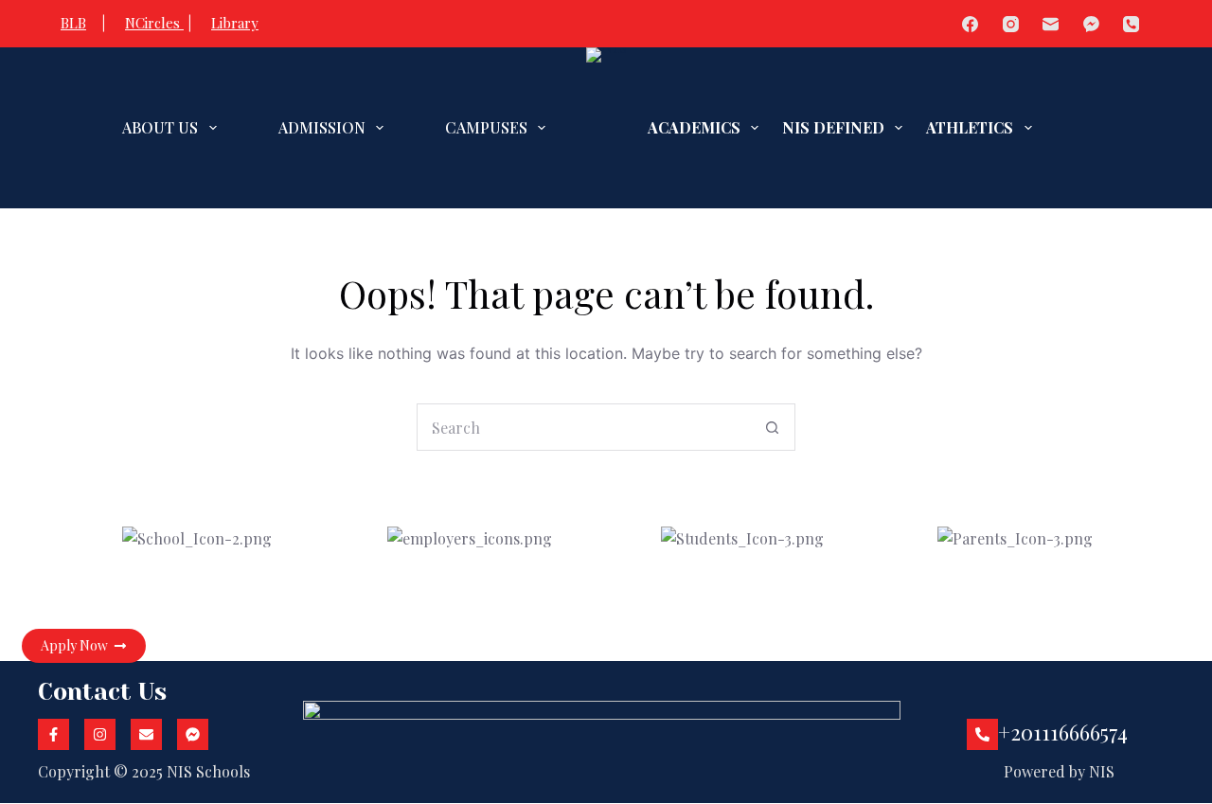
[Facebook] (971, 24)
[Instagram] (1010, 24)
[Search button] (771, 427)
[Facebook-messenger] (192, 734)
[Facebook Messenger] (1091, 24)
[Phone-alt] (982, 734)
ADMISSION (321, 127)
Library (234, 22)
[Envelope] (146, 734)
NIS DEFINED (833, 127)
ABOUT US (160, 127)
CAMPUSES (486, 127)
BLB (73, 22)
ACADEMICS (694, 127)
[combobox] (583, 427)
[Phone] (1132, 24)
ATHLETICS (969, 127)
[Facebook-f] (53, 734)
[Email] (1051, 24)
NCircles (154, 22)
